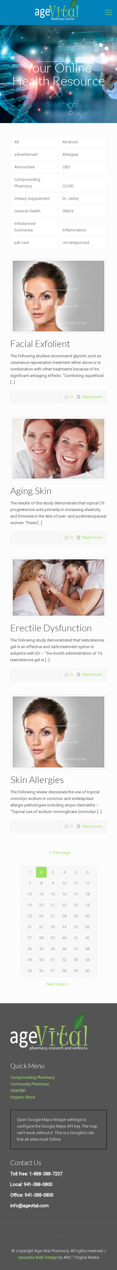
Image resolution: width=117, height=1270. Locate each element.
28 (64, 916)
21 (53, 905)
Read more (92, 396)
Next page (55, 984)
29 (76, 916)
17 (76, 894)
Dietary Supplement (32, 198)
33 (53, 927)
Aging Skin (30, 490)
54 (87, 959)
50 (41, 959)
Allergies (70, 154)
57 (53, 970)
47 (76, 948)
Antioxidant (24, 167)
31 (29, 927)
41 (76, 937)
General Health (27, 211)
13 (29, 894)
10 (64, 883)
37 (29, 937)
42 (87, 937)
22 (64, 905)
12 (87, 883)
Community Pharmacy (29, 1084)
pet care (21, 242)
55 (29, 970)
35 (76, 927)
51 (53, 959)
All (16, 142)
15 (53, 894)
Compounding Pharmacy (27, 182)
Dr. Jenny (70, 198)
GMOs (68, 211)
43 (29, 948)
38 (41, 937)
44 (41, 948)
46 (64, 948)
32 (41, 927)
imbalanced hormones (25, 226)
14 (41, 894)
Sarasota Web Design (37, 1257)
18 (87, 894)
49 (29, 959)
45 (53, 948)
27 (53, 916)
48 (87, 948)
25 (29, 916)
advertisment (26, 154)
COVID (68, 186)
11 (76, 883)
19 (29, 905)
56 (41, 970)
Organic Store (22, 1097)
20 (41, 905)
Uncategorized (75, 242)
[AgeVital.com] (58, 12)
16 (64, 894)
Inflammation (74, 230)
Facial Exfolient (40, 343)
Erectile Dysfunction (51, 627)
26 (41, 916)
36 (87, 927)
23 (76, 905)
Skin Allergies (37, 779)
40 (64, 937)
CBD (66, 167)
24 (87, 905)
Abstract (70, 142)
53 (76, 959)
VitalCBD (18, 1090)
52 (64, 959)
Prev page (61, 852)
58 (64, 970)
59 (76, 970)
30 (87, 916)
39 (53, 937)
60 (87, 970)
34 (64, 927)
